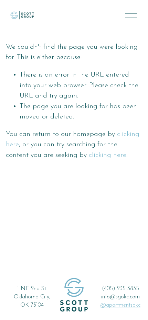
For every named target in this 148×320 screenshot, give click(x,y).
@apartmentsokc (120, 305)
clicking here (107, 155)
